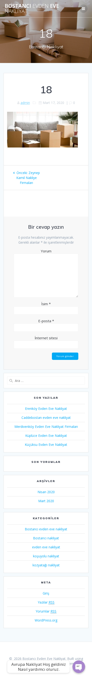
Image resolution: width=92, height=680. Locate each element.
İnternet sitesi (46, 338)
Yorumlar (46, 611)
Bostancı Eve (32, 8)
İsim (46, 303)
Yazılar (46, 602)
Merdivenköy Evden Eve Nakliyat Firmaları (46, 426)
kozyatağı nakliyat (46, 565)
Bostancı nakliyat (46, 538)
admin (25, 102)
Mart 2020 (46, 501)
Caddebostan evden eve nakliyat (46, 417)
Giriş (46, 593)
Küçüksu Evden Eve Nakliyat (46, 444)
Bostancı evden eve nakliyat (46, 529)
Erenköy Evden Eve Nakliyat (46, 408)
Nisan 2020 (46, 492)
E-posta (46, 320)
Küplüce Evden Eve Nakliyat (46, 435)
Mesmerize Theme (61, 663)
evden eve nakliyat (46, 547)
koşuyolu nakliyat (46, 556)
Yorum (46, 251)
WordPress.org (46, 620)
